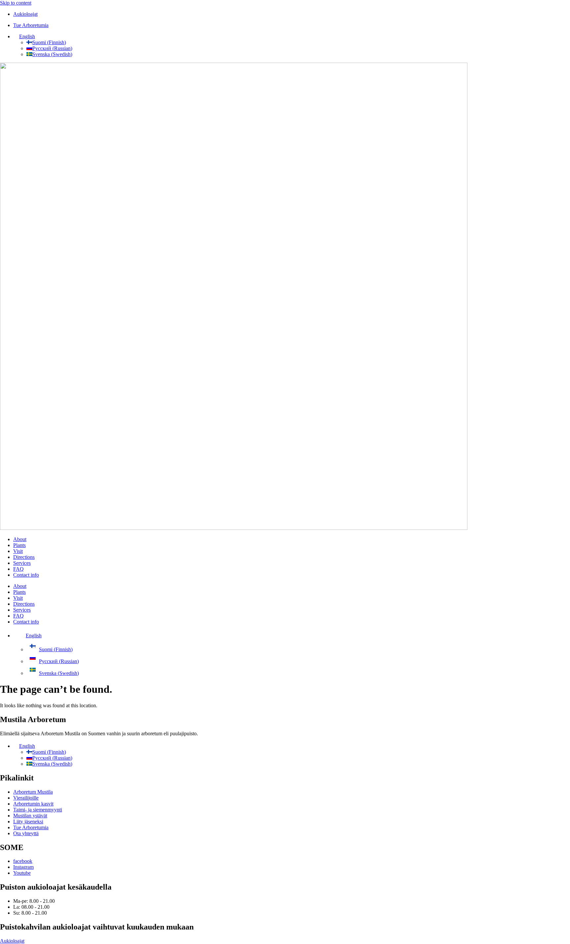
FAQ (18, 569)
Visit (18, 551)
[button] (24, 36)
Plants (19, 545)
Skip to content (15, 3)
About (19, 539)
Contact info (26, 575)
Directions (24, 557)
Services (22, 563)
